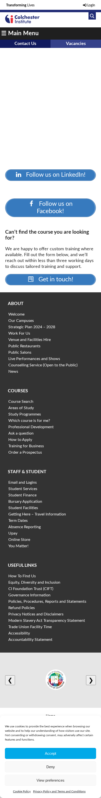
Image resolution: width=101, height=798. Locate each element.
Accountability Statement (30, 640)
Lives (20, 5)
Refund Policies (21, 608)
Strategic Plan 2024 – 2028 (31, 327)
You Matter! (18, 546)
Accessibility (19, 633)
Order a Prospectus (25, 452)
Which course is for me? (29, 421)
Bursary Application (25, 501)
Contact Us (25, 44)
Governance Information (29, 595)
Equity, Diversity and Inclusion (34, 582)
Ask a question (21, 433)
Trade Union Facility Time (30, 627)
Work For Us (19, 333)
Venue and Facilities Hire (29, 340)
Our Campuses (21, 321)
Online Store (19, 540)
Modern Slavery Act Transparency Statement (46, 621)
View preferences (50, 780)
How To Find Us (22, 576)
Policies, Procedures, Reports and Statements (47, 601)
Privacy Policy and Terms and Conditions (59, 791)
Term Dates (18, 521)
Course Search (20, 402)
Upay (12, 533)
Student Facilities (23, 508)
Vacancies (76, 44)
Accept (50, 753)
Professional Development (31, 427)
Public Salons (19, 352)
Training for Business (26, 446)
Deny (50, 767)
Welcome (16, 314)
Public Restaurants (24, 346)
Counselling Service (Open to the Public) (42, 365)
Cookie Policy (22, 791)
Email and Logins (22, 482)
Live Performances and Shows (34, 359)
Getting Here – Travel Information (37, 514)
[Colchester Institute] (22, 22)
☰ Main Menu (20, 33)
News (13, 371)
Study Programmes (24, 414)
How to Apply (20, 440)
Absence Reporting (24, 527)
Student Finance (22, 495)
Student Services (22, 489)
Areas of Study (21, 408)
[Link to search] (92, 16)
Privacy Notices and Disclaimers (35, 614)
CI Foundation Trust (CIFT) (30, 589)
